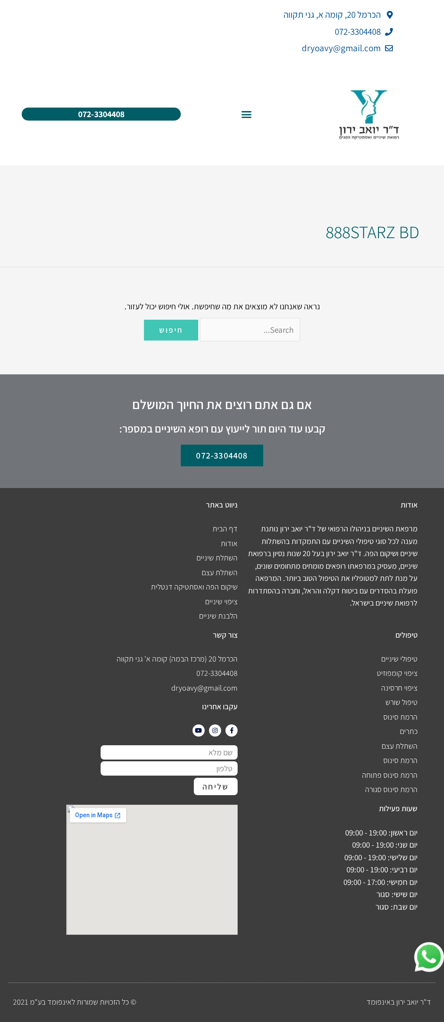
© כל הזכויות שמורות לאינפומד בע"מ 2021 (74, 1002)
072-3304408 (101, 114)
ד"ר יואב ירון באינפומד (398, 1002)
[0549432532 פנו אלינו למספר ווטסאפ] (422, 957)
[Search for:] (249, 329)
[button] (246, 114)
